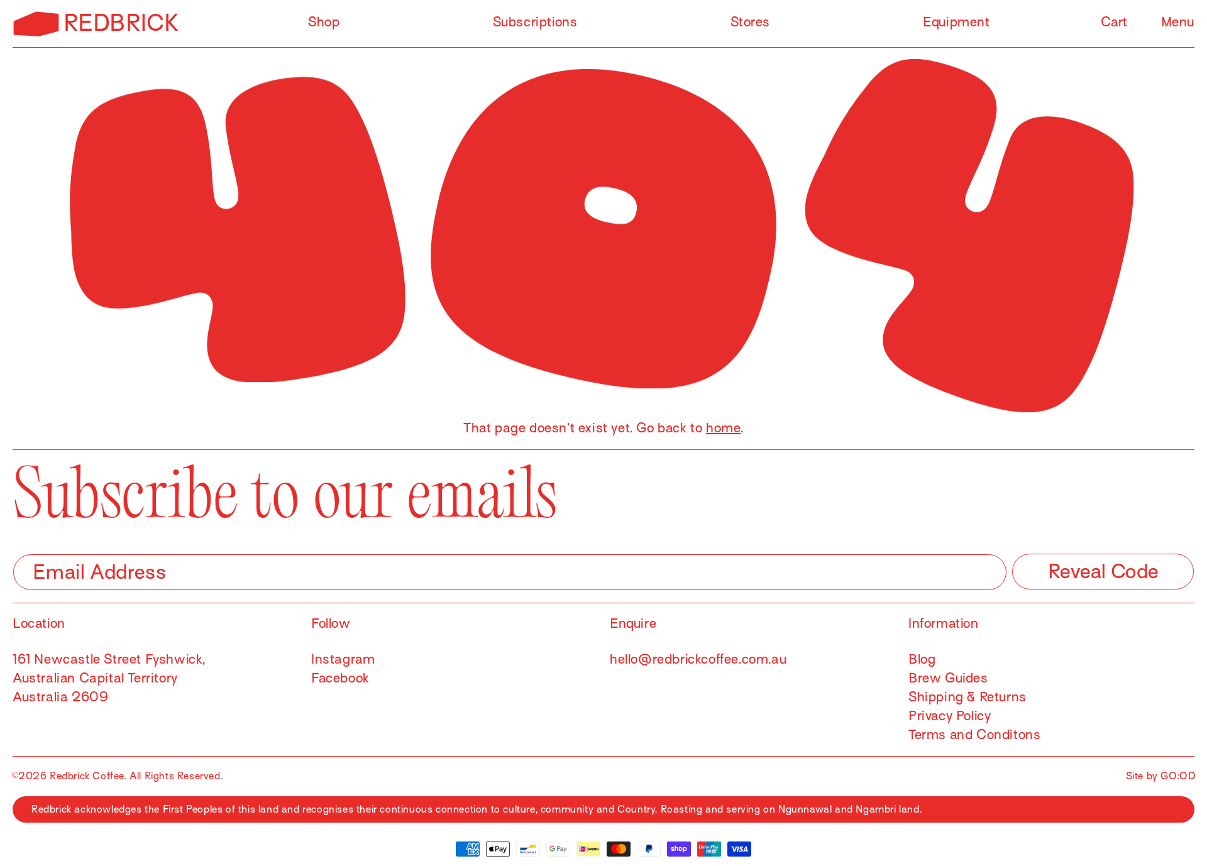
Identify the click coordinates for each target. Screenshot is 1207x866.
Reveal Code (1103, 571)
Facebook (340, 678)
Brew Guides (948, 678)
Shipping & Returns (967, 696)
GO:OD (1178, 776)
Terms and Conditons (974, 734)
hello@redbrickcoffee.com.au (698, 659)
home (723, 428)
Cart (1114, 22)
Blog (921, 659)
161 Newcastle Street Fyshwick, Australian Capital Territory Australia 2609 (109, 678)
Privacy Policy (949, 715)
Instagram (343, 659)
